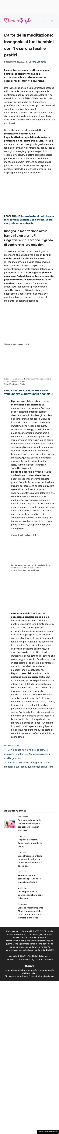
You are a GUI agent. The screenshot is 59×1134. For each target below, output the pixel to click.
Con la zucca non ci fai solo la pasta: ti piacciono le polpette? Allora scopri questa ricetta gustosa (27, 754)
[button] (45, 21)
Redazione (21, 976)
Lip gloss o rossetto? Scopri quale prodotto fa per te (30, 843)
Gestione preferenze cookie (47, 1132)
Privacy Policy (35, 976)
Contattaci (48, 959)
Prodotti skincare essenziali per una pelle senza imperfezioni (29, 878)
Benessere (13, 745)
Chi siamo (9, 976)
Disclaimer (49, 976)
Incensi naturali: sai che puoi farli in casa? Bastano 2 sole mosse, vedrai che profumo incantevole (29, 220)
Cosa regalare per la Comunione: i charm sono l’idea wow (30, 895)
